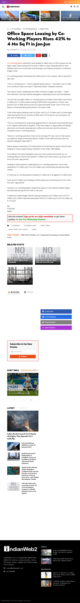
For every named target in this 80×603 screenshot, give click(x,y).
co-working (16, 29)
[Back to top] (75, 598)
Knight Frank (44, 29)
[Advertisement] (22, 319)
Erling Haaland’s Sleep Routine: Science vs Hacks (22, 389)
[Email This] (44, 55)
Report (34, 229)
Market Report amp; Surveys (18, 229)
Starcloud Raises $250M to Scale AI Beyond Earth (28, 445)
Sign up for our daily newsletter (38, 216)
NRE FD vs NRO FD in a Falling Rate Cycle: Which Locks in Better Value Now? (64, 575)
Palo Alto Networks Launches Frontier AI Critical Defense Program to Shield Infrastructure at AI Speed (29, 488)
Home (4, 2)
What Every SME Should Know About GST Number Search (63, 560)
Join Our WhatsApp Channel (32, 219)
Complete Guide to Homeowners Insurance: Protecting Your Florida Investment (64, 583)
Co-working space (14, 63)
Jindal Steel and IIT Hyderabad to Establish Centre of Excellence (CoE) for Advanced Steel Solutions (29, 458)
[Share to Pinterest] (38, 55)
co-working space (30, 29)
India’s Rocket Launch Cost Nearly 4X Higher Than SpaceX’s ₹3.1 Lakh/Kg (21, 436)
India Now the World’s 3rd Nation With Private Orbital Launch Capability (70, 19)
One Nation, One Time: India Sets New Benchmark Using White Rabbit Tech (49, 19)
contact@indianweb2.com (14, 568)
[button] (4, 2)
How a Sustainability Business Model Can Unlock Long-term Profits (62, 552)
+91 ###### (10, 571)
